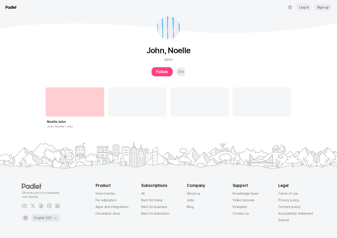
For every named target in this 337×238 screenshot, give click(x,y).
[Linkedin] (57, 206)
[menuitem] (290, 7)
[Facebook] (41, 206)
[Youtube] (24, 206)
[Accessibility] (25, 217)
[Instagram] (49, 206)
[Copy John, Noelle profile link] (180, 71)
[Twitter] (33, 206)
